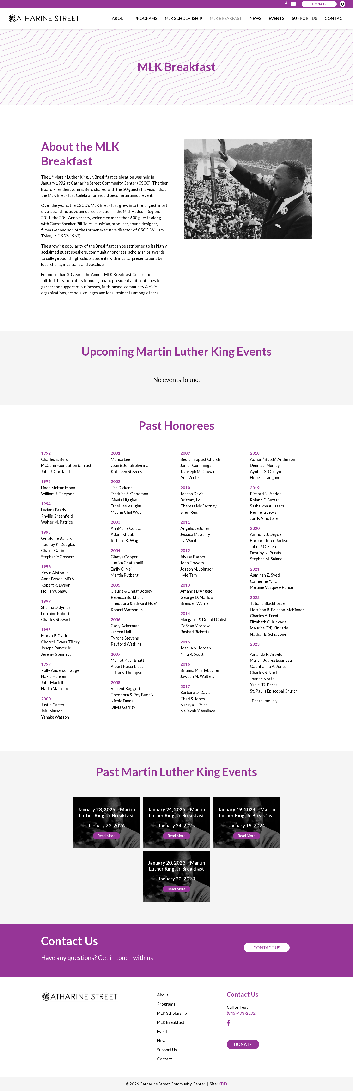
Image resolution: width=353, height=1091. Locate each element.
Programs (145, 18)
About (119, 18)
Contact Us (266, 947)
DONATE (243, 1044)
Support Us (304, 18)
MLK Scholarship (183, 18)
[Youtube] (293, 4)
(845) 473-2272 (241, 1013)
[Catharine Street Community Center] (44, 18)
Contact (335, 18)
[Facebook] (286, 4)
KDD (222, 1083)
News (255, 18)
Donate (319, 4)
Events (276, 18)
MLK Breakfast (226, 18)
